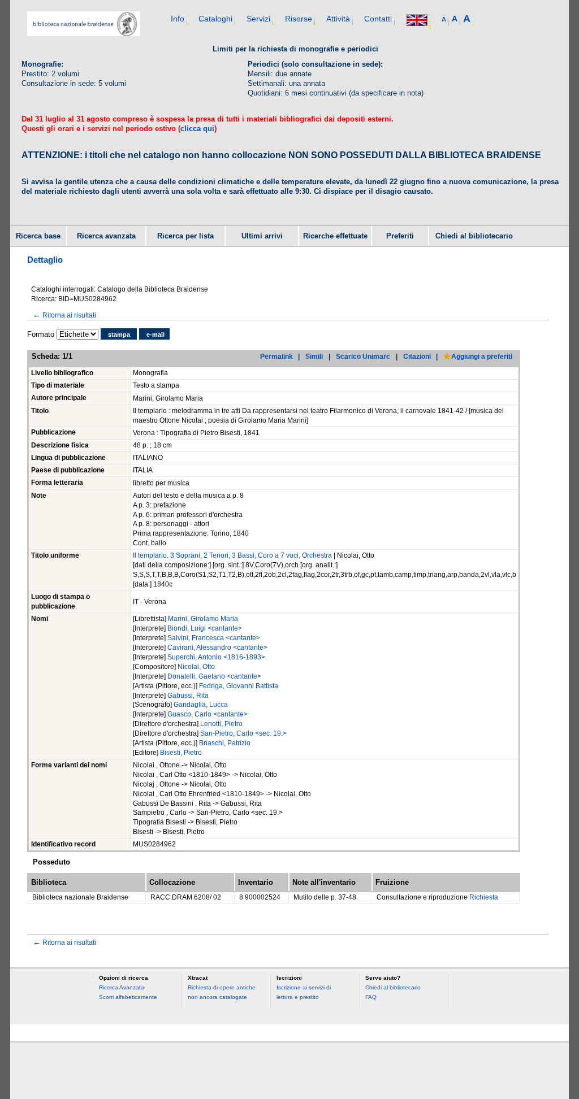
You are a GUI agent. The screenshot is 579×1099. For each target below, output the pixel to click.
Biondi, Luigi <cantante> (204, 628)
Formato (40, 334)
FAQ (371, 997)
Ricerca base (38, 236)
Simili (314, 356)
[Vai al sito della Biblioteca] (83, 33)
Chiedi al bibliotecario (474, 236)
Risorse (298, 18)
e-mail (155, 334)
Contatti (378, 18)
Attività (338, 18)
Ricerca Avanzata (121, 987)
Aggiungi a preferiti (481, 356)
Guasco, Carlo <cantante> (207, 714)
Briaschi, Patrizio (224, 743)
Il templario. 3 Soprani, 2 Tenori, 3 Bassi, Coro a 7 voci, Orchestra (232, 555)
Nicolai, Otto (196, 666)
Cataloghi (215, 18)
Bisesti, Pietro (181, 752)
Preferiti (400, 236)
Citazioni (417, 356)
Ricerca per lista (185, 236)
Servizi (258, 18)
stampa (119, 334)
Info (177, 18)
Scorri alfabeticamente (128, 997)
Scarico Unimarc (363, 356)
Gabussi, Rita (188, 695)
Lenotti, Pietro (221, 723)
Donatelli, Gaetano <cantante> (214, 676)
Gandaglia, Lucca (201, 704)
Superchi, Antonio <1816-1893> (216, 657)
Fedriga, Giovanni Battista (238, 686)
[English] (416, 21)
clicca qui (197, 128)
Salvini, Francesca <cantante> (213, 638)
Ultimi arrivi (262, 236)
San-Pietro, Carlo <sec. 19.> (243, 733)
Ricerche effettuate (335, 236)
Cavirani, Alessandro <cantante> (217, 647)
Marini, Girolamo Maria (203, 618)
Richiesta (483, 897)
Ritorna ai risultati (64, 315)
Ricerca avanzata (106, 236)
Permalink (276, 356)
